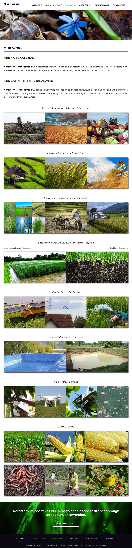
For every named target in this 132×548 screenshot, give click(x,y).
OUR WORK (57, 539)
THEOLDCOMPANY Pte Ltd (97, 545)
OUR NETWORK (92, 539)
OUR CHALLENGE (38, 539)
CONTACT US (111, 539)
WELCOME (19, 539)
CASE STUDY (74, 539)
